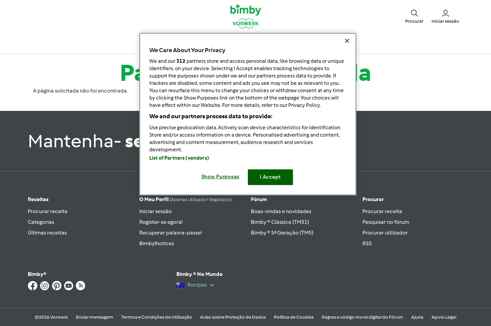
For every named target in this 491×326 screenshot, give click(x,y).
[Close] (347, 40)
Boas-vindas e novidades (281, 211)
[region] (247, 114)
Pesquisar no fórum (385, 222)
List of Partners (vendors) (179, 158)
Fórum (259, 199)
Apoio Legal (444, 317)
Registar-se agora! (160, 222)
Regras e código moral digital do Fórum (362, 317)
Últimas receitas (47, 232)
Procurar (373, 199)
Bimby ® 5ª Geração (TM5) (282, 232)
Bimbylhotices (156, 243)
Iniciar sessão (155, 211)
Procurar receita (47, 211)
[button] (414, 16)
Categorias (41, 222)
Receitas (38, 199)
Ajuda (417, 317)
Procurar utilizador (385, 232)
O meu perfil (185, 199)
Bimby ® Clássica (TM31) (280, 222)
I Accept (270, 177)
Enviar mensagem (94, 317)
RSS (367, 243)
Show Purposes (220, 177)
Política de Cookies (294, 317)
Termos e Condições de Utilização (156, 317)
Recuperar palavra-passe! (170, 232)
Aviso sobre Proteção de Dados (233, 317)
